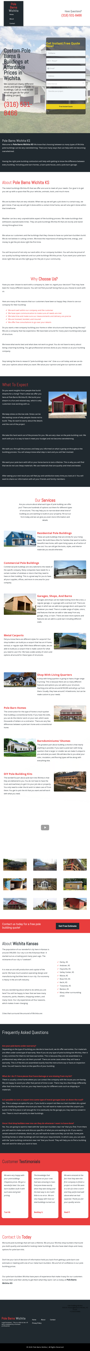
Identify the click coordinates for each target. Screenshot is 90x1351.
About (12, 19)
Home (12, 14)
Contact (12, 23)
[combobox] (48, 61)
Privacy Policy (36, 1323)
